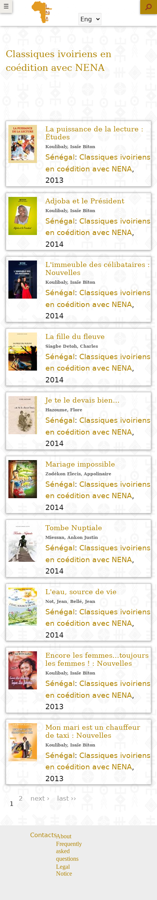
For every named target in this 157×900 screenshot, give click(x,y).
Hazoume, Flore (63, 410)
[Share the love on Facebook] (99, 837)
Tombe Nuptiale (73, 528)
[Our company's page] (118, 837)
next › (40, 798)
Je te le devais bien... (82, 400)
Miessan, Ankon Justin (71, 537)
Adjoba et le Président (84, 201)
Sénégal (60, 157)
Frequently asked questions (69, 851)
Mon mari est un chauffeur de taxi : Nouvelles (92, 731)
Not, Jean (56, 601)
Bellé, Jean (82, 601)
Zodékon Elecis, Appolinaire (78, 474)
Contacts (43, 835)
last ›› (66, 798)
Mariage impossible (80, 464)
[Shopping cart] (112, 19)
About (63, 836)
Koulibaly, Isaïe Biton (70, 146)
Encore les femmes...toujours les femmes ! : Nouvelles (97, 659)
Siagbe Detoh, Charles (71, 346)
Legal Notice (64, 870)
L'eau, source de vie (81, 592)
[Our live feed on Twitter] (108, 837)
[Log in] (132, 19)
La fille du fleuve (75, 336)
